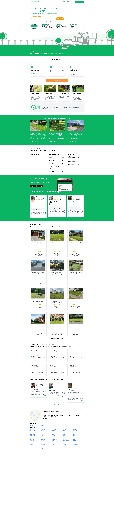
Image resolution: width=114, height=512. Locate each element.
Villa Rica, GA (54, 444)
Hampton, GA (65, 435)
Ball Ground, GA (32, 430)
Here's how (33, 73)
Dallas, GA (53, 433)
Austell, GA (75, 429)
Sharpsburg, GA (65, 441)
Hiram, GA (74, 435)
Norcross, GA (43, 440)
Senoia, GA (53, 441)
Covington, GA (75, 431)
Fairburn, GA (64, 434)
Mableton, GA (32, 439)
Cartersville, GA (43, 431)
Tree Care (42, 425)
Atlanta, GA (64, 429)
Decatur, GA (75, 433)
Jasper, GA (42, 436)
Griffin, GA (53, 435)
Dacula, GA (42, 433)
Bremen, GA (53, 430)
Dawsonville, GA (65, 433)
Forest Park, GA (32, 435)
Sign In (71, 1)
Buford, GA (64, 430)
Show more (45, 395)
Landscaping (32, 425)
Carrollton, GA (32, 431)
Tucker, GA (31, 444)
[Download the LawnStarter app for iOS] (33, 186)
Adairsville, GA (43, 429)
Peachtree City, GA (54, 440)
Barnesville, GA (43, 430)
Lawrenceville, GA (76, 436)
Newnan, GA (32, 440)
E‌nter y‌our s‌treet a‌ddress (36, 18)
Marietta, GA (43, 439)
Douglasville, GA (32, 434)
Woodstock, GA (75, 444)
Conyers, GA (64, 431)
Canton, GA (75, 430)
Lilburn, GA (31, 438)
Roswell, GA (43, 441)
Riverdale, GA (32, 441)
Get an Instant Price (79, 1)
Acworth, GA (32, 429)
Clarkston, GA (54, 431)
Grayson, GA (43, 435)
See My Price (57, 80)
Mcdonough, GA (54, 439)
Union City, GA (43, 444)
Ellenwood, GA (54, 434)
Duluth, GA (42, 434)
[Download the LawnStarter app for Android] (40, 186)
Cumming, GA (32, 433)
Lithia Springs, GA (43, 438)
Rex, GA (74, 440)
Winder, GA (64, 444)
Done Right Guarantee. (79, 72)
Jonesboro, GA (54, 436)
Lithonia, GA (53, 438)
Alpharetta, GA (54, 429)
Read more (45, 139)
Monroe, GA (64, 439)
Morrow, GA (75, 439)
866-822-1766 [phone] (66, 1)
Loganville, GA (75, 438)
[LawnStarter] (34, 1)
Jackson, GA (32, 436)
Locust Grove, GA (65, 438)
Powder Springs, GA (66, 440)
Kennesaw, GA (65, 436)
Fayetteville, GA (75, 434)
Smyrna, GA (75, 441)
